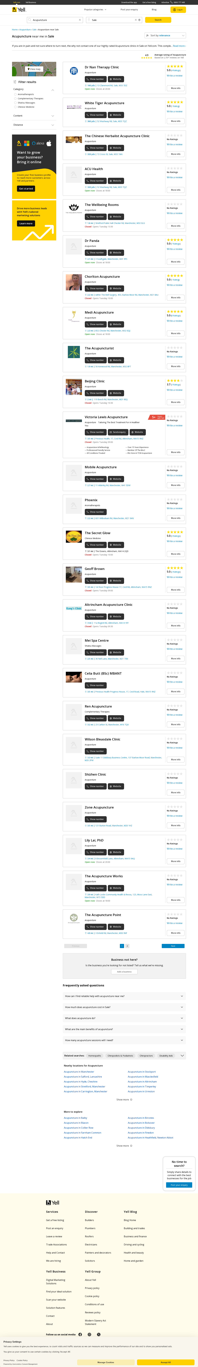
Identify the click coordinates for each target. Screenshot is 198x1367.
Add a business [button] (124, 971)
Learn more (26, 223)
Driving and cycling (134, 1244)
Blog (154, 9)
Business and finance (135, 1236)
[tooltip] (139, 20)
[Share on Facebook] (80, 1334)
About (49, 1324)
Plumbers (90, 1228)
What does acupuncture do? (80, 1018)
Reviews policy (92, 1312)
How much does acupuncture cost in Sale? (87, 1007)
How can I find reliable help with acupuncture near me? (95, 996)
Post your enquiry (129, 9)
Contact (50, 1316)
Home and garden (133, 1260)
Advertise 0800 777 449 (173, 2)
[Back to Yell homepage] (19, 9)
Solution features (55, 1307)
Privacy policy (92, 1288)
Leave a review (54, 1236)
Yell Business (31, 2)
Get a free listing (149, 2)
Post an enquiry (54, 1228)
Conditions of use (94, 1304)
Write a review (174, 75)
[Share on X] (98, 1334)
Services (52, 1212)
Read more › (179, 45)
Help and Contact (55, 1252)
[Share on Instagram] (89, 1334)
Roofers (89, 1236)
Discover (91, 1212)
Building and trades (134, 1228)
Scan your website (56, 1299)
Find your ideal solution (58, 1291)
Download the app (129, 2)
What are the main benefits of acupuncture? (89, 1029)
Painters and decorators (98, 1252)
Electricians (91, 1244)
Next (173, 946)
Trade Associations (56, 1244)
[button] (80, 20)
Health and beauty (134, 1252)
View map (34, 69)
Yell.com (16, 2)
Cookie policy (92, 1296)
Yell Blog (130, 1212)
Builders (89, 1220)
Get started (26, 188)
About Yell (90, 1280)
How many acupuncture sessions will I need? (89, 1040)
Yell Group (93, 1271)
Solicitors (90, 1260)
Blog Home (130, 1220)
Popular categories (93, 9)
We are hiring (53, 1260)
